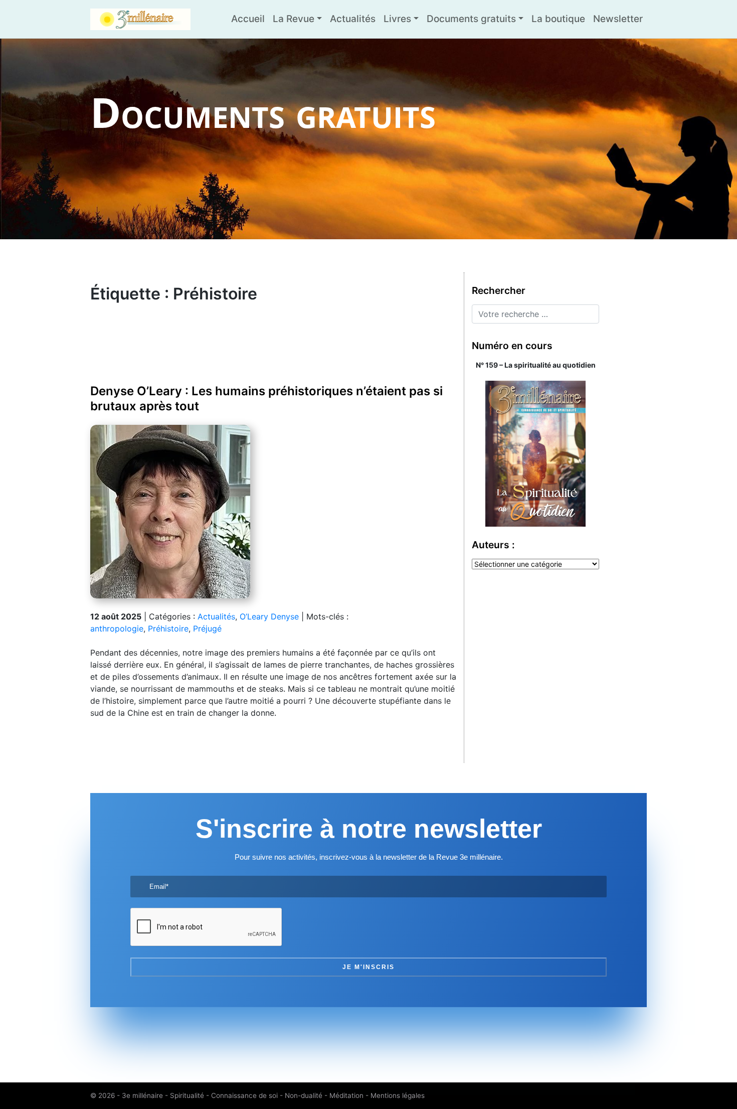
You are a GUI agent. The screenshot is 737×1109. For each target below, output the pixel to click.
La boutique (558, 19)
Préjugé (207, 628)
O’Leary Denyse (269, 616)
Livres (397, 19)
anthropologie (116, 628)
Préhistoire (168, 628)
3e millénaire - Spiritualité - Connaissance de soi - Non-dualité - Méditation (242, 1095)
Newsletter (618, 19)
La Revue (293, 19)
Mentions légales (398, 1095)
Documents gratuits (471, 19)
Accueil (248, 19)
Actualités (353, 19)
